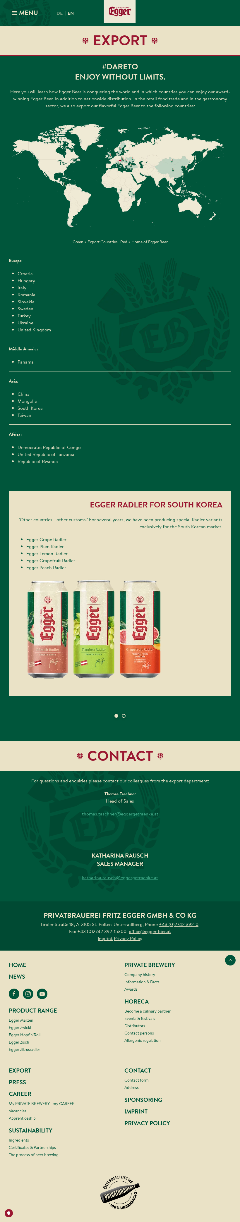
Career (20, 1094)
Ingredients (19, 1140)
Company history (139, 974)
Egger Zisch (19, 1042)
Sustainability (30, 1130)
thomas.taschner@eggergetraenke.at (120, 813)
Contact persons (139, 1033)
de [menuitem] (59, 13)
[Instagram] (28, 994)
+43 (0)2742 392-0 (178, 924)
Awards (131, 989)
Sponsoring (143, 1100)
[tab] (116, 716)
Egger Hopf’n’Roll (24, 1035)
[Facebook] (14, 994)
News (17, 977)
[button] (120, 629)
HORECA (136, 1001)
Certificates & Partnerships (32, 1147)
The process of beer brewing (34, 1155)
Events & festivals (139, 1018)
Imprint (105, 938)
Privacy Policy (128, 938)
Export (20, 1070)
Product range (33, 1010)
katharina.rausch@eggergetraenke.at (120, 877)
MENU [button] (28, 13)
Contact (137, 1070)
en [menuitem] (71, 13)
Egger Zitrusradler (24, 1049)
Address (131, 1087)
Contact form (136, 1080)
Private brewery (149, 965)
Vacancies (17, 1111)
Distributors (134, 1026)
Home (17, 965)
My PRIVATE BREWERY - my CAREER (42, 1103)
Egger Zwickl (20, 1027)
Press (17, 1082)
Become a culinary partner (147, 1011)
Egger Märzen (21, 1020)
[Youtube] (42, 994)
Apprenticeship (22, 1118)
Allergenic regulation (142, 1040)
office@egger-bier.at (150, 931)
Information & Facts (142, 982)
